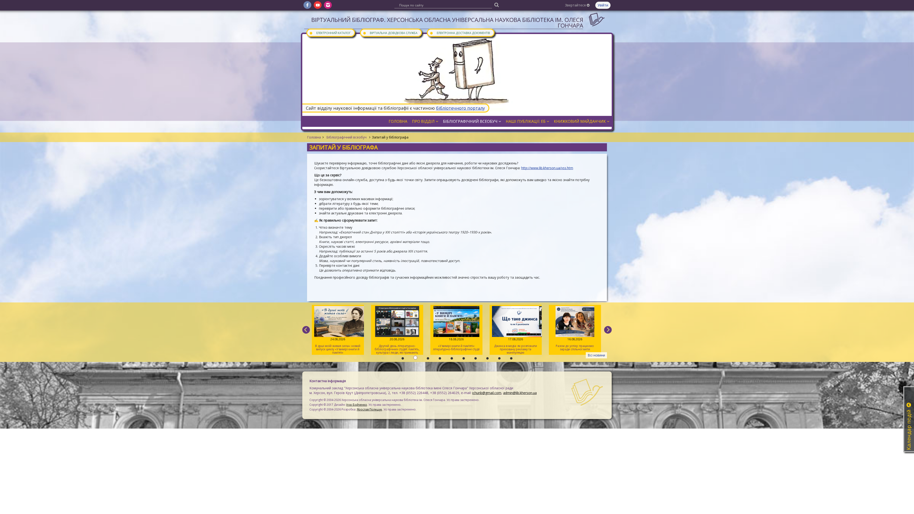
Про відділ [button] (423, 121)
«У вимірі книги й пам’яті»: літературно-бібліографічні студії (397, 344)
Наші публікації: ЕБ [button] (526, 121)
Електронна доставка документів (460, 33)
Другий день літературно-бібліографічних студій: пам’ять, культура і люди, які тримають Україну (337, 346)
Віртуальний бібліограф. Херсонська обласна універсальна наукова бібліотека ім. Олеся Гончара (447, 22)
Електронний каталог (330, 33)
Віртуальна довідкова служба (390, 33)
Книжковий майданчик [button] (580, 121)
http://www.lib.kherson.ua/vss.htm (547, 168)
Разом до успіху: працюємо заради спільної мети (516, 344)
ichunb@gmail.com (486, 392)
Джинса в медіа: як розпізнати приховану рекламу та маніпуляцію (456, 346)
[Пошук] (496, 4)
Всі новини (596, 355)
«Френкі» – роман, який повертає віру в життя (575, 344)
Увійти (603, 5)
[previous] (306, 330)
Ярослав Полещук (369, 409)
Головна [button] (398, 121)
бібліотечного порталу (460, 108)
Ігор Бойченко (356, 405)
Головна (314, 137)
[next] (608, 330)
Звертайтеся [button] (576, 5)
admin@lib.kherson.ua (520, 392)
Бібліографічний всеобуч (346, 137)
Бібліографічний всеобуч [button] (470, 121)
